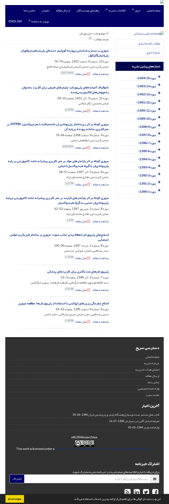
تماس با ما (29, 10)
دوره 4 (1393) (147, 167)
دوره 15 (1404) (146, 78)
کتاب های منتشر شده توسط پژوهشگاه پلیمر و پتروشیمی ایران (123, 415)
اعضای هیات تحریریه (147, 369)
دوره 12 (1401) (146, 102)
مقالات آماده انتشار (149, 43)
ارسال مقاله (63, 10)
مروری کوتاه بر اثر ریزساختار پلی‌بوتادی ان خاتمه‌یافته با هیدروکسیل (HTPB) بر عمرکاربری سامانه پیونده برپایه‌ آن (58, 126)
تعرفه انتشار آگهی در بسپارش (142, 421)
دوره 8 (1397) (147, 135)
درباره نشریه (151, 363)
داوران (46, 10)
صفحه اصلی (153, 10)
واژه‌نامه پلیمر (151, 427)
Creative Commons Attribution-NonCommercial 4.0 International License (104, 449)
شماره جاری (153, 52)
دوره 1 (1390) (147, 192)
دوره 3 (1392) (147, 175)
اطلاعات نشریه (116, 10)
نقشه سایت (152, 395)
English (15, 21)
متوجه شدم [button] (14, 498)
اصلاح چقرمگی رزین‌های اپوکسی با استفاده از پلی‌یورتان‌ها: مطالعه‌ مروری (63, 303)
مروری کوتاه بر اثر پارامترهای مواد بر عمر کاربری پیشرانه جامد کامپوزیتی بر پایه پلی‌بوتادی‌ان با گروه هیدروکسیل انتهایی (58, 163)
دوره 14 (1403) (146, 86)
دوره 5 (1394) (147, 159)
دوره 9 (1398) (147, 127)
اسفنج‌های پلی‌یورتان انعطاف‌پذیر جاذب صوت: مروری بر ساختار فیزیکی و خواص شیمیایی (59, 237)
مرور (137, 10)
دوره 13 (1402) (146, 94)
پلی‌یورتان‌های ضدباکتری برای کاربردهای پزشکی (78, 271)
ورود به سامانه (40, 21)
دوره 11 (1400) (146, 111)
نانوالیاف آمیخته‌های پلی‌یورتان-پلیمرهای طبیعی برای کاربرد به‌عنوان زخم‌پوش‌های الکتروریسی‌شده (65, 90)
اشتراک (17, 479)
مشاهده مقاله (101, 74)
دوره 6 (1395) (147, 151)
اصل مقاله (74, 74)
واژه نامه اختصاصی (148, 389)
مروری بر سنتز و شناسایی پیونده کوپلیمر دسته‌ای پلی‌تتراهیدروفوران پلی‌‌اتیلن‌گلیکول (65, 53)
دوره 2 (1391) (147, 184)
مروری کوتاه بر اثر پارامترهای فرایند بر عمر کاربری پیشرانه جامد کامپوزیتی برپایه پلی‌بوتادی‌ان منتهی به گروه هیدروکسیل (57, 200)
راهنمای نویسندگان (88, 10)
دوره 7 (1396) (147, 143)
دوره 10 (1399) (146, 119)
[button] (72, 499)
